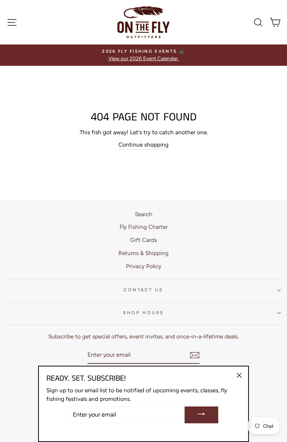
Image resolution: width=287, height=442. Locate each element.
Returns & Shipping (143, 253)
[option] (143, 55)
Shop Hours (143, 312)
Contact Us (143, 289)
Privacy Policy (143, 266)
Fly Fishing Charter (144, 226)
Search (143, 214)
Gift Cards (143, 239)
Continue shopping (143, 144)
